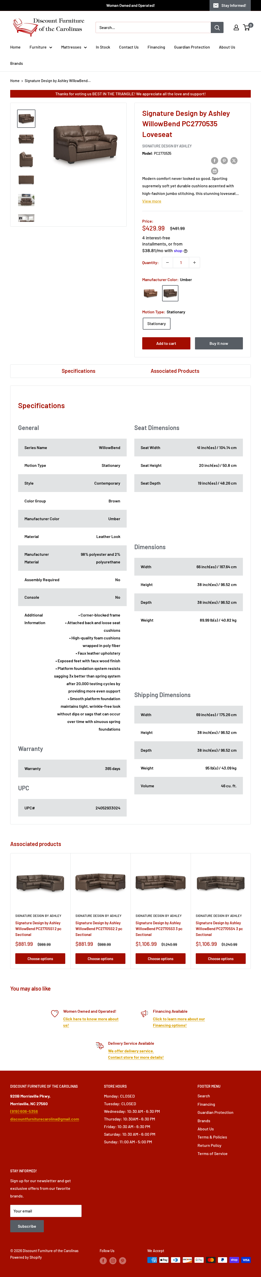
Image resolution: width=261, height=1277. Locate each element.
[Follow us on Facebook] (103, 1260)
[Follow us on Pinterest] (122, 1260)
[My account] (236, 27)
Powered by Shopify (26, 1257)
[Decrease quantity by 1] (167, 262)
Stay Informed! (233, 5)
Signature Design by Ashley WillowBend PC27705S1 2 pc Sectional (38, 928)
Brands (16, 63)
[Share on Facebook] (214, 160)
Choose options (40, 958)
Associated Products (175, 370)
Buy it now (219, 343)
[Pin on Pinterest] (224, 160)
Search (204, 1095)
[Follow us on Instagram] (112, 1260)
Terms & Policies (212, 1136)
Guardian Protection (192, 46)
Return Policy (209, 1145)
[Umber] (170, 293)
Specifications (78, 370)
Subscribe (27, 1226)
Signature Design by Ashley (167, 146)
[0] (246, 27)
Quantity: (150, 262)
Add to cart (166, 343)
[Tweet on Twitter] (234, 160)
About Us (227, 46)
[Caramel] (150, 293)
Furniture (38, 46)
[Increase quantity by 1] (194, 262)
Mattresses (71, 46)
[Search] (217, 27)
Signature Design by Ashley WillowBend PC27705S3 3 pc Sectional (159, 928)
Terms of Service (213, 1153)
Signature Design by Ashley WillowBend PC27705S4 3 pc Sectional (219, 928)
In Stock (103, 46)
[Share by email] (214, 171)
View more (151, 200)
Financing (156, 46)
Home (15, 46)
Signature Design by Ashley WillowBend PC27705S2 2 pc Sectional (98, 928)
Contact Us (129, 46)
